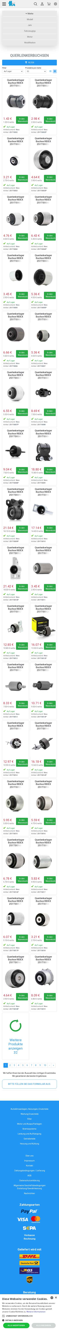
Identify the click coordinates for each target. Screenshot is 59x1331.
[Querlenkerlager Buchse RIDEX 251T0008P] (15, 451)
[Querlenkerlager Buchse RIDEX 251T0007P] (15, 393)
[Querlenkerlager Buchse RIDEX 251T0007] (43, 335)
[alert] (29, 1312)
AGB (29, 1175)
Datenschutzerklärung (29, 1180)
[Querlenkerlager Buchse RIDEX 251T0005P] (43, 276)
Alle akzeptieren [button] (16, 1325)
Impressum (29, 1161)
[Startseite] (8, 4)
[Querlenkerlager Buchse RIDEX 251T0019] (43, 977)
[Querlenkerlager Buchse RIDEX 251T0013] (15, 685)
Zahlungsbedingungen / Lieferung (29, 1170)
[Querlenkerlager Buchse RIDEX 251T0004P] (43, 218)
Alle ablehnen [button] (43, 1325)
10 (45, 1065)
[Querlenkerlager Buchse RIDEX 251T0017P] (15, 919)
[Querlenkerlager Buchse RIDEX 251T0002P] (43, 101)
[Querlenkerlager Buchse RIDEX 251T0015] (15, 802)
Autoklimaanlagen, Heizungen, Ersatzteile (29, 1109)
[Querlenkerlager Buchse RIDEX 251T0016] (43, 802)
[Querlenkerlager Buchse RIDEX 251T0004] (15, 218)
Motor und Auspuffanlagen (29, 1124)
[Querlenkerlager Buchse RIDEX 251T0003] (15, 159)
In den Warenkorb (23, 120)
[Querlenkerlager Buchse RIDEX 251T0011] (43, 568)
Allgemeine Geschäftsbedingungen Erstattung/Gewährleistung (30, 1187)
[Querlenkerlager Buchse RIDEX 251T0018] (43, 919)
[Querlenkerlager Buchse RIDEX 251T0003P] (43, 159)
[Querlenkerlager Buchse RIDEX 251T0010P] (15, 568)
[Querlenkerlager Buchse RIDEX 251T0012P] (43, 627)
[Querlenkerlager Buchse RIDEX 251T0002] (15, 101)
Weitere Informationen (35, 1311)
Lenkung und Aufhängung (29, 1134)
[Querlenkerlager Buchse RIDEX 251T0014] (15, 744)
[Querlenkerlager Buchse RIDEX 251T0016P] (15, 861)
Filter (4, 68)
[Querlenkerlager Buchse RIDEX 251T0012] (15, 627)
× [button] (56, 1298)
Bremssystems (29, 1129)
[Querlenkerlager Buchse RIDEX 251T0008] (43, 393)
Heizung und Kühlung (29, 1144)
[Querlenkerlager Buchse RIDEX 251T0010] (43, 510)
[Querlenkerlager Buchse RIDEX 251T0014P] (43, 744)
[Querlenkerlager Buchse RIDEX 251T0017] (43, 861)
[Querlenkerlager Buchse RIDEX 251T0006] (15, 335)
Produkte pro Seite (33, 68)
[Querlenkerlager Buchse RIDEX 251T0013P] (43, 685)
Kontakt (29, 1166)
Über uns (29, 1156)
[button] (3, 1316)
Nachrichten (29, 1193)
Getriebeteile (29, 1139)
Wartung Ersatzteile (30, 1114)
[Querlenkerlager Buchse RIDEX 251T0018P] (15, 977)
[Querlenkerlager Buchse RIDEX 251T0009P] (15, 510)
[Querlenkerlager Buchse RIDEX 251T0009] (43, 451)
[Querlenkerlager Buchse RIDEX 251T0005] (15, 276)
